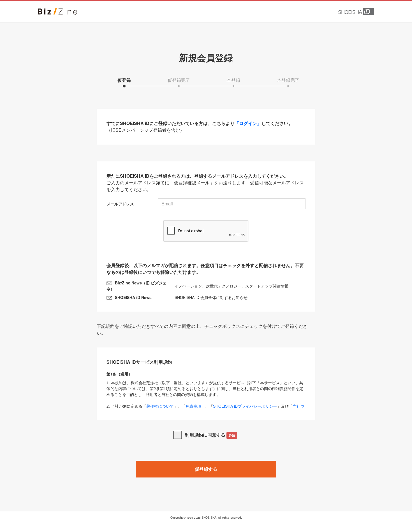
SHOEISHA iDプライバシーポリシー (245, 406)
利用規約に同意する (210, 435)
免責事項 (193, 406)
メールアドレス (120, 204)
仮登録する (206, 469)
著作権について (160, 406)
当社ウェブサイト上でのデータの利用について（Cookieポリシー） (205, 409)
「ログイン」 (248, 123)
